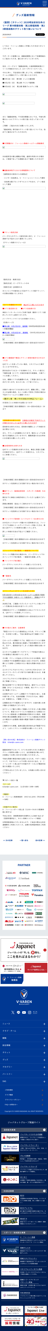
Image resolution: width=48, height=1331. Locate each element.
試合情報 (6, 1045)
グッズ (5, 1060)
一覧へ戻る (24, 840)
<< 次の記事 (8, 840)
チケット (6, 1052)
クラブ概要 (9, 1095)
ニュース (6, 1024)
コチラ (42, 597)
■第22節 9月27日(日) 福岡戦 (15, 326)
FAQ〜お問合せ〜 (11, 1104)
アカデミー (7, 1067)
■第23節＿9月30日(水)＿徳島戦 (15, 332)
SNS (4, 1081)
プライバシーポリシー (13, 1100)
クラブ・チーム (9, 1031)
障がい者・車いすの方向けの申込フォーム (23, 399)
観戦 (4, 1038)
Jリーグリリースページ (32, 69)
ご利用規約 (9, 1090)
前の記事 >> (40, 840)
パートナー (7, 1074)
